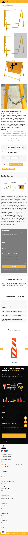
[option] (11, 147)
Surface (4, 151)
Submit (14, 266)
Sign (3, 157)
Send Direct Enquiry (8, 168)
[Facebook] (2, 451)
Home (3, 4)
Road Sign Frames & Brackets (13, 4)
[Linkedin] (7, 451)
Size (3, 146)
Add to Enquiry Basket (16, 164)
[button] (7, 2)
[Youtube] (5, 451)
